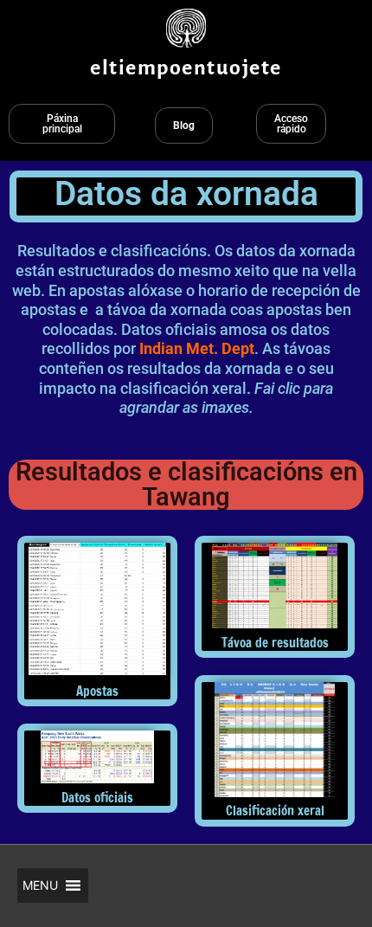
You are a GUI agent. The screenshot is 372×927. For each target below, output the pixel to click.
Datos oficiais (97, 798)
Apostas (97, 691)
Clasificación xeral (275, 810)
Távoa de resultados (275, 643)
